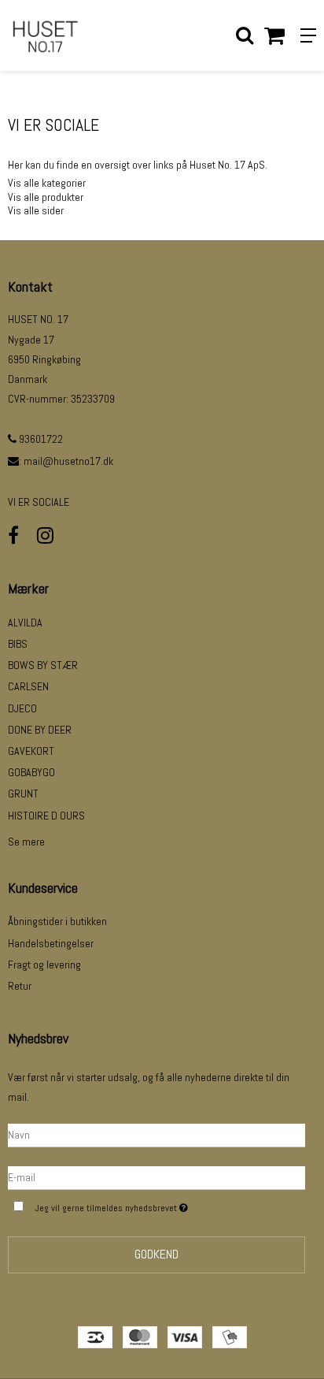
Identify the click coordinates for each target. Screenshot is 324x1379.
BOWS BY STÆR (43, 665)
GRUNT (23, 793)
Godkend (156, 1254)
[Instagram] (45, 535)
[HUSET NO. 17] (81, 35)
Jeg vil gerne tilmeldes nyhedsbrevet (143, 1204)
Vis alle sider (36, 210)
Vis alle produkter (45, 197)
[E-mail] (156, 1176)
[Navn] (156, 1134)
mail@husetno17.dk (68, 461)
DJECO (22, 708)
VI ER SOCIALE (38, 502)
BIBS (18, 644)
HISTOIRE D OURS (46, 815)
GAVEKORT (31, 751)
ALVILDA (25, 622)
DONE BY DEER (40, 730)
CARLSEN (28, 686)
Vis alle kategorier (47, 183)
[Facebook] (13, 535)
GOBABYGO (31, 772)
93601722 (40, 439)
